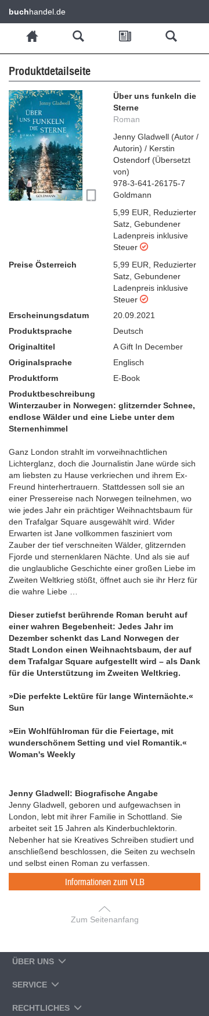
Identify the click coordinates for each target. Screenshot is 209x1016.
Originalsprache (40, 362)
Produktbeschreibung (52, 393)
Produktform (33, 378)
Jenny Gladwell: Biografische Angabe (83, 793)
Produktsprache (40, 331)
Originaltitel (32, 346)
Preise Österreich (43, 264)
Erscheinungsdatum (49, 315)
